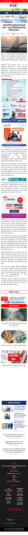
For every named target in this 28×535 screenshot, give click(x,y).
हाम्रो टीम (14, 485)
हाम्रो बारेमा (24, 1)
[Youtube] (20, 520)
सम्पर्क (14, 463)
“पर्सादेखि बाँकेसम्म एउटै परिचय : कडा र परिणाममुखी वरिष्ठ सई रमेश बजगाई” (14, 443)
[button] (20, 12)
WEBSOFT (20, 530)
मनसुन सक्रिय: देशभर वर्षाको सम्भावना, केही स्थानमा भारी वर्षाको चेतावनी (14, 324)
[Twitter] (17, 520)
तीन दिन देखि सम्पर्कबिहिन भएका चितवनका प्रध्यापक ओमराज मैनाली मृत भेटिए (14, 436)
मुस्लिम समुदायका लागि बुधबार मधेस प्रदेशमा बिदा (14, 366)
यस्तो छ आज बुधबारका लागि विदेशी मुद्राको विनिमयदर (14, 345)
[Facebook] (15, 520)
